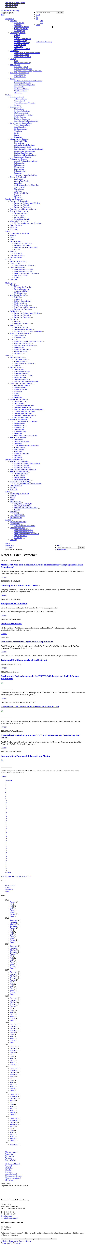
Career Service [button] (15, 263)
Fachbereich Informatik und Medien (27, 53)
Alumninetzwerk (16, 257)
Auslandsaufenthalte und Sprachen (26, 185)
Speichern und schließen (48, 1239)
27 (6, 834)
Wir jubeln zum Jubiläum (23, 69)
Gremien (13, 319)
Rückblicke (18, 277)
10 (6, 800)
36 (6, 853)
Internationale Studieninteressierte (26, 121)
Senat (16, 61)
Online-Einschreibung (22, 125)
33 (6, 846)
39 (6, 859)
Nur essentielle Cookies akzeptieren (26, 1239)
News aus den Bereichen (19, 24)
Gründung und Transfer (22, 83)
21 (6, 822)
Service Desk (19, 143)
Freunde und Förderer (22, 49)
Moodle (8, 1170)
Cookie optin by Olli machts (11, 1243)
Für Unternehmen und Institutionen (26, 273)
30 (6, 840)
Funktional (7, 1227)
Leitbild (17, 35)
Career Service (19, 187)
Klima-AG (18, 253)
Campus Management (13, 1178)
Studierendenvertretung (22, 63)
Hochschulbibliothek (21, 89)
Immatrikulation (20, 127)
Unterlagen (18, 131)
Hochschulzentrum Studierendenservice (28, 81)
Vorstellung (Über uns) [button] (18, 33)
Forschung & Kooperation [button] (14, 199)
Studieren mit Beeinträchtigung (25, 155)
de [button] (37, 19)
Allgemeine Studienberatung (24, 145)
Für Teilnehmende (20, 275)
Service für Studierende (18, 437)
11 (6, 802)
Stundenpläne (19, 169)
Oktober (13, 924)
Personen (8, 1172)
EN (41, 23)
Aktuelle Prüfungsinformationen (25, 161)
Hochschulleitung (20, 41)
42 (6, 865)
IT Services (18, 93)
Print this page (6, 876)
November (14, 922)
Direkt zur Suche (11, 7)
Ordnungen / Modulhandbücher (25, 175)
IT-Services (18, 197)
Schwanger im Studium (22, 245)
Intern (38, 25)
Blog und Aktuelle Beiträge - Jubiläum (28, 71)
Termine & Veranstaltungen (19, 333)
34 (6, 848)
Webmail (8, 1166)
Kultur (12, 237)
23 (6, 826)
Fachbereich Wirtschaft (22, 57)
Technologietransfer (21, 213)
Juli (11, 904)
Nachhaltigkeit (19, 31)
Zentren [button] (12, 79)
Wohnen (13, 235)
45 (6, 871)
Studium (8, 355)
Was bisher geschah (21, 67)
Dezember (14, 920)
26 (6, 832)
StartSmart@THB (20, 141)
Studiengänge (19, 109)
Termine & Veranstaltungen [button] (19, 73)
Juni (11, 906)
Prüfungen (9, 889)
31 (6, 842)
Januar (12, 916)
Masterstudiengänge (21, 113)
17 (6, 814)
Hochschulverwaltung (22, 43)
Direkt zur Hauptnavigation (15, 3)
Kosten (16, 133)
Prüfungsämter (19, 165)
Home (7, 543)
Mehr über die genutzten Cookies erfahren (16, 1241)
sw (37, 17)
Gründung (18, 191)
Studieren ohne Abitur (22, 119)
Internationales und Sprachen (24, 85)
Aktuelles (13, 285)
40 (6, 861)
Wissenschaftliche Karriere (19, 481)
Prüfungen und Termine (18, 419)
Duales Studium (20, 117)
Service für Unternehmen (19, 471)
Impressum (9, 1154)
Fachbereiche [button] (14, 51)
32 (6, 844)
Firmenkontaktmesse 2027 (23, 269)
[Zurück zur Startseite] (10, 10)
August (12, 902)
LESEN (4, 577)
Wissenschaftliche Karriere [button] (19, 221)
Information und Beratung (19, 399)
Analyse (6, 1229)
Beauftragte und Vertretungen (20, 46)
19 (6, 818)
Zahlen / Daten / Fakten (22, 39)
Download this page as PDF (21, 876)
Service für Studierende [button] (18, 177)
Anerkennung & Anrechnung (24, 151)
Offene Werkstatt (16, 225)
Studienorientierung (17, 357)
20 (6, 820)
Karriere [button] (8, 259)
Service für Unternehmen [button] (19, 211)
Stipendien (18, 183)
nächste (8, 873)
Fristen (16, 135)
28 (6, 836)
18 (6, 816)
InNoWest (13, 227)
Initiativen (13, 512)
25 (6, 830)
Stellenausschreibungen (18, 261)
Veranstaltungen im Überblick (24, 103)
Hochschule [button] (9, 19)
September (14, 926)
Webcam (8, 1158)
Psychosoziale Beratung (22, 157)
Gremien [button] (13, 59)
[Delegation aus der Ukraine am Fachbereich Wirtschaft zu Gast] (6, 718)
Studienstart (18, 179)
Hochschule (9, 283)
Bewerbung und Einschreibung (21, 383)
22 (6, 824)
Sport (12, 239)
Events (7, 887)
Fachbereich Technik (21, 55)
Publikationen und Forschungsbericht (23, 209)
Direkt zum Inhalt (11, 5)
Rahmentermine (20, 77)
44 (6, 869)
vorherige (8, 780)
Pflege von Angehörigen (23, 243)
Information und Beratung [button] (19, 139)
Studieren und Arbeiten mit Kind (25, 247)
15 (6, 810)
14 (6, 808)
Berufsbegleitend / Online (23, 115)
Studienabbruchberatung (23, 153)
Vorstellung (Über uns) (18, 295)
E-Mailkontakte (6, 1216)
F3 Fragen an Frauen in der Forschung (28, 223)
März (12, 912)
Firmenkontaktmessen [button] (17, 267)
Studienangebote (16, 367)
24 (6, 828)
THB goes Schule (20, 99)
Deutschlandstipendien (22, 219)
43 (6, 867)
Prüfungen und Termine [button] (18, 159)
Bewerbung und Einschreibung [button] (21, 123)
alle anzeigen (10, 885)
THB (3, 15)
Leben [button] (7, 231)
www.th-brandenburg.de (9, 1218)
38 (6, 857)
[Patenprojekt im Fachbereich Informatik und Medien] (6, 767)
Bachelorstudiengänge (22, 111)
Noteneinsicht (19, 167)
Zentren (12, 339)
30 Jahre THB (15, 325)
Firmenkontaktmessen (17, 528)
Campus (17, 37)
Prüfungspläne (19, 163)
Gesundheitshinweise (17, 255)
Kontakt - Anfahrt (11, 1152)
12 (6, 804)
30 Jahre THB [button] (15, 65)
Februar (13, 914)
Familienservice (15, 502)
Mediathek (9, 1168)
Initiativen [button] (13, 251)
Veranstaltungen (20, 75)
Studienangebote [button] (16, 107)
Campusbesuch (19, 101)
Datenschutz (9, 1156)
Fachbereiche (14, 311)
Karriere (8, 520)
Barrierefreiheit (10, 1160)
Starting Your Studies (21, 181)
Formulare (18, 137)
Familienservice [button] (15, 241)
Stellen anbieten (20, 217)
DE (41, 21)
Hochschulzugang (20, 129)
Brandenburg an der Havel (19, 233)
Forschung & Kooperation (14, 459)
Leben (7, 492)
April (12, 910)
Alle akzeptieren (7, 1239)
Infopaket (17, 105)
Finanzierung (19, 189)
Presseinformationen (21, 27)
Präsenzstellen (19, 87)
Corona (17, 249)
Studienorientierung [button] (17, 97)
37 (6, 855)
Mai (11, 908)
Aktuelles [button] (13, 21)
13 (6, 806)
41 (6, 863)
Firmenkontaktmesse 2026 (23, 271)
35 (6, 850)
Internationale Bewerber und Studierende (28, 149)
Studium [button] (8, 95)
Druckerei (17, 195)
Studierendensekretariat (22, 147)
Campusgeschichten (21, 29)
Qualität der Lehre (20, 91)
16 (6, 812)
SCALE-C (13, 229)
